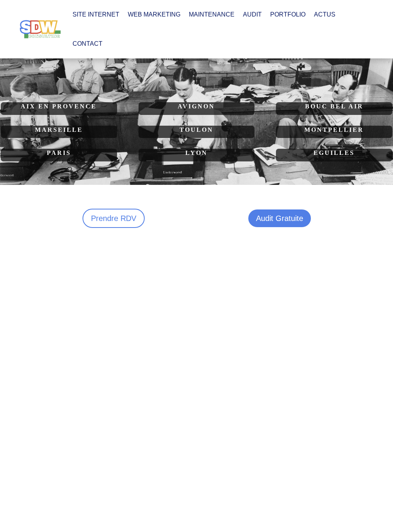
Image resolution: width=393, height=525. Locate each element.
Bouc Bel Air (334, 106)
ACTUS (324, 14)
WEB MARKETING (154, 14)
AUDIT (252, 14)
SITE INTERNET (96, 14)
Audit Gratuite (279, 218)
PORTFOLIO (287, 14)
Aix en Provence (59, 106)
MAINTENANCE (211, 14)
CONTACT (87, 43)
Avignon (196, 106)
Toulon (196, 129)
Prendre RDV (113, 218)
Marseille (59, 129)
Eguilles (334, 153)
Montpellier (334, 129)
